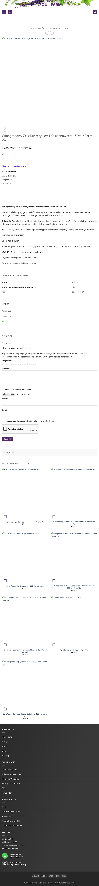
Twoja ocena (7, 361)
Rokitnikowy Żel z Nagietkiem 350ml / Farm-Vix (25, 522)
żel (10, 183)
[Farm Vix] (11, 157)
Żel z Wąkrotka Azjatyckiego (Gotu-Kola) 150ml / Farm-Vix (25, 715)
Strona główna (39, 28)
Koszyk (5, 741)
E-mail (4, 410)
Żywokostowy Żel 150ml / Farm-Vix (74, 650)
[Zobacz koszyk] (95, 12)
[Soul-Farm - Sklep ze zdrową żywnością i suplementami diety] (49, 12)
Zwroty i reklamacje (11, 783)
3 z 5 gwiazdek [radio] (13, 364)
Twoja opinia (8, 368)
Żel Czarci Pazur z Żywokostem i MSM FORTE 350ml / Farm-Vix (25, 651)
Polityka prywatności (11, 774)
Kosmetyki (55, 28)
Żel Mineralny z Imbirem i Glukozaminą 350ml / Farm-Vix (74, 523)
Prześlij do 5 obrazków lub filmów (16, 389)
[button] (4, 12)
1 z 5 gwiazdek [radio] (2, 364)
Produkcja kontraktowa (12, 825)
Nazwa (5, 399)
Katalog (5, 755)
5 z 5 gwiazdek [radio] (31, 364)
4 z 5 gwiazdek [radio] (21, 364)
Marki (4, 746)
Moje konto (7, 737)
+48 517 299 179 (15, 856)
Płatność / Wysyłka (10, 779)
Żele (66, 28)
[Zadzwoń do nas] (5, 856)
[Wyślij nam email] (5, 863)
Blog (4, 751)
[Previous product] (52, 33)
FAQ (4, 788)
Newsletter (7, 793)
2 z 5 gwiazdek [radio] (6, 364)
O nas (4, 807)
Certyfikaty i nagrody (11, 811)
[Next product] (47, 33)
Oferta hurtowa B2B (11, 821)
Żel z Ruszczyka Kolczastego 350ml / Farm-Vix (25, 586)
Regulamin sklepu (10, 769)
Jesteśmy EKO (8, 816)
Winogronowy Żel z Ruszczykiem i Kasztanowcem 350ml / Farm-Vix (74, 587)
